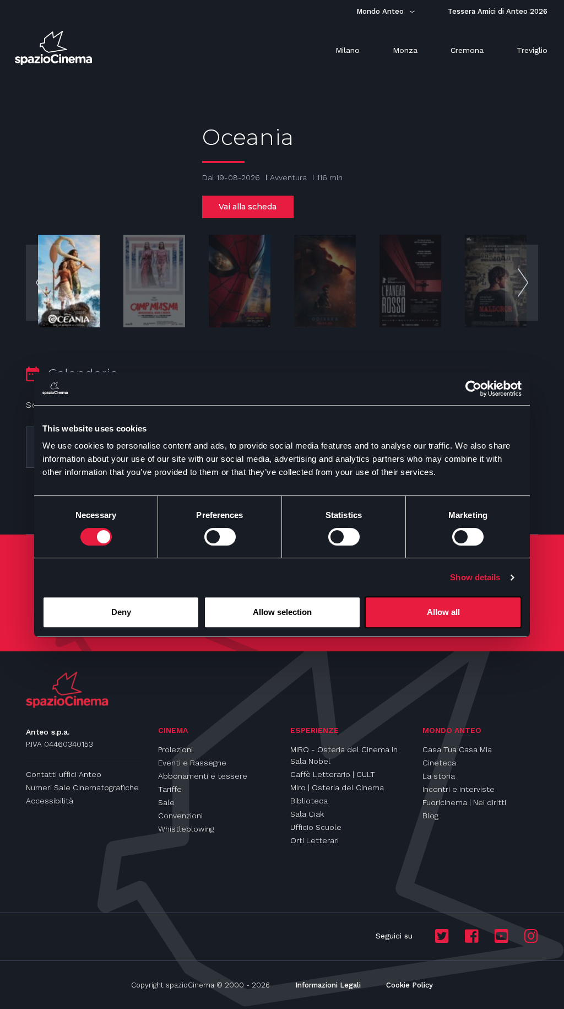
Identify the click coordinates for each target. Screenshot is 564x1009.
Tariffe (170, 789)
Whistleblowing (186, 828)
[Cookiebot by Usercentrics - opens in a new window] (473, 388)
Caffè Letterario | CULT (332, 774)
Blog (430, 815)
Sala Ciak (307, 814)
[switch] (220, 537)
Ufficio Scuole (315, 827)
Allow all (443, 612)
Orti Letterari (314, 840)
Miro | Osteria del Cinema (337, 787)
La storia (438, 775)
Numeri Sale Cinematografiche (82, 787)
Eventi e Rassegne (192, 762)
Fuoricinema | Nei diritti (464, 802)
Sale (166, 802)
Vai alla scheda (247, 207)
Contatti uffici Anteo (63, 774)
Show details (475, 577)
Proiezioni (175, 749)
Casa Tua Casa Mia (457, 749)
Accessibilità (49, 800)
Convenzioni (180, 815)
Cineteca (439, 762)
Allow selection (282, 612)
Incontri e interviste (458, 789)
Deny (121, 612)
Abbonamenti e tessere (202, 775)
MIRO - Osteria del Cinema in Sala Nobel (344, 755)
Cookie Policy (409, 985)
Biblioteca (309, 800)
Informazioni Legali (328, 985)
